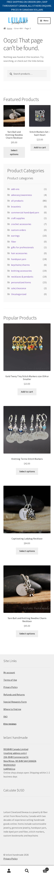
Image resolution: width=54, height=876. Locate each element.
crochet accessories (21, 224)
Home (9, 28)
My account (9, 672)
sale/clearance (18, 288)
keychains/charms (20, 264)
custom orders (18, 229)
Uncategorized (18, 294)
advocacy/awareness (21, 194)
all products (17, 200)
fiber (13, 241)
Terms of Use (10, 679)
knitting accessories (21, 270)
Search (27, 871)
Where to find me (12, 709)
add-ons (15, 189)
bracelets (16, 206)
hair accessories (19, 253)
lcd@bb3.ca (9, 768)
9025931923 (9, 764)
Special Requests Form (15, 701)
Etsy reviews (9, 723)
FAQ (5, 716)
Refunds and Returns (14, 694)
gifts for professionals (22, 247)
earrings (15, 235)
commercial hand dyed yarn (25, 212)
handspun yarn (18, 259)
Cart (41, 868)
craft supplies (18, 218)
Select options (14, 152)
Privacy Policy (10, 687)
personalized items (21, 282)
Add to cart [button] (40, 147)
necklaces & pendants (22, 276)
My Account (9, 871)
